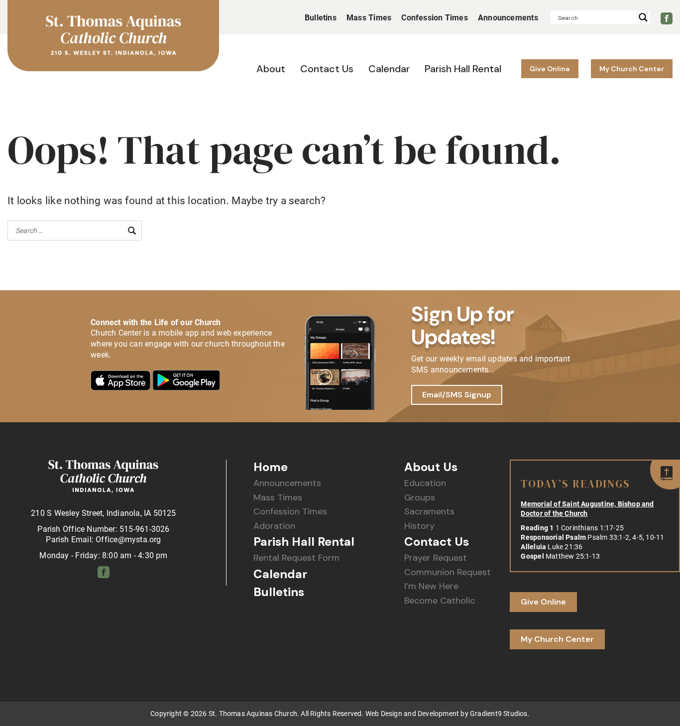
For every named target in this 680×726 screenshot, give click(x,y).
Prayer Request (435, 558)
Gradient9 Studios (499, 714)
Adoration (274, 526)
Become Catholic (439, 600)
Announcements (287, 483)
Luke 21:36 (565, 547)
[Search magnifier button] (643, 17)
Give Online (550, 68)
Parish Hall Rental (463, 69)
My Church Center (631, 68)
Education (425, 483)
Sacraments (429, 511)
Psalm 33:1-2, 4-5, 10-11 (625, 537)
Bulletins (321, 17)
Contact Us (326, 69)
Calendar (389, 69)
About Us (430, 467)
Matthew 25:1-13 (573, 556)
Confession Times (290, 511)
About (270, 69)
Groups (419, 497)
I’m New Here (431, 586)
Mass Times (277, 497)
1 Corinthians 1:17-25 (590, 528)
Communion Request (447, 572)
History (419, 526)
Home (270, 467)
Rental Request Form (296, 558)
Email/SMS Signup (456, 394)
